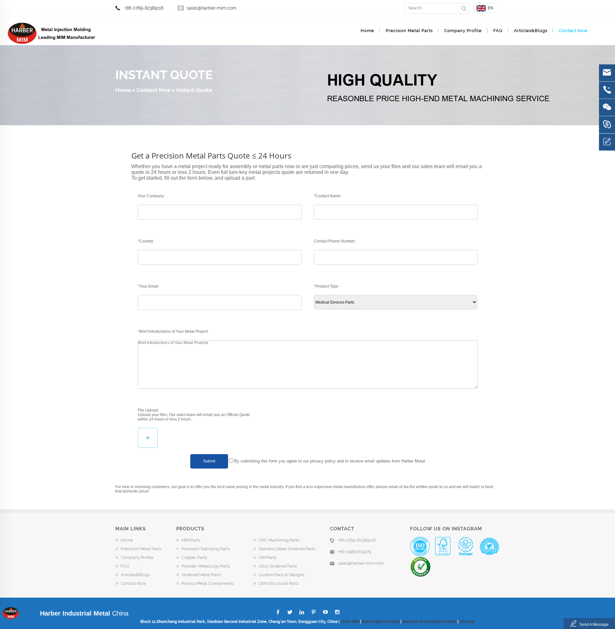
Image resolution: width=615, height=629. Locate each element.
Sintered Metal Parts (201, 574)
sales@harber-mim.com (211, 8)
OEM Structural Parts (278, 583)
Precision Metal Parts (409, 30)
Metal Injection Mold (380, 621)
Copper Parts (194, 557)
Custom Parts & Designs (281, 574)
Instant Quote (194, 90)
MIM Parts (191, 540)
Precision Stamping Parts (206, 548)
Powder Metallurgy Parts (206, 566)
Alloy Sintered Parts (277, 566)
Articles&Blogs (530, 30)
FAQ (498, 30)
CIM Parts (267, 557)
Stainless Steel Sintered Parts (286, 548)
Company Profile (463, 30)
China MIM (349, 621)
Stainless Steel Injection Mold (429, 621)
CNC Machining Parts (278, 540)
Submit (209, 461)
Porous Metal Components (208, 583)
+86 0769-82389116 (143, 8)
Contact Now (573, 30)
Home (367, 30)
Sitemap (467, 621)
